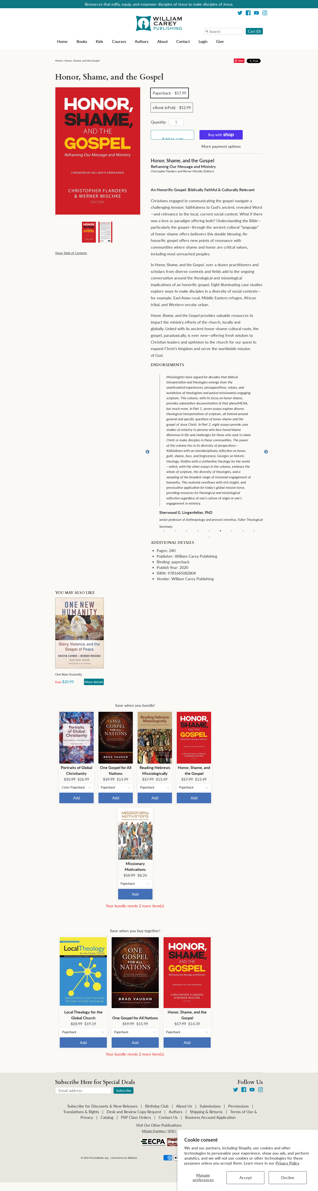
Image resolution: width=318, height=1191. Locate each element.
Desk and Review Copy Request (134, 1111)
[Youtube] (256, 13)
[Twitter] (240, 13)
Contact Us (168, 1117)
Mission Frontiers (153, 1131)
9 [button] (254, 531)
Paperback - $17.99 (169, 93)
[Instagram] (264, 13)
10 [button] (209, 537)
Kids (99, 41)
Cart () (254, 31)
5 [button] (209, 531)
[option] (210, 452)
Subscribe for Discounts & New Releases (102, 1106)
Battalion (132, 1157)
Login (203, 41)
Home (62, 41)
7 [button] (232, 531)
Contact (183, 41)
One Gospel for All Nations (135, 1017)
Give (220, 41)
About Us (184, 1106)
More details (93, 682)
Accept (245, 1177)
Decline (287, 1177)
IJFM (171, 1131)
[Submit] (207, 31)
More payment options (221, 146)
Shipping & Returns (206, 1111)
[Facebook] (248, 13)
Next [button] (266, 452)
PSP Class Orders (136, 1117)
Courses (119, 41)
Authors (141, 41)
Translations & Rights (81, 1111)
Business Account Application (210, 1117)
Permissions (238, 1106)
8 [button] (243, 531)
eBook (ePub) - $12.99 (172, 107)
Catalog (107, 1117)
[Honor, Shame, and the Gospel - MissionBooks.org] (89, 232)
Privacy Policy (287, 1163)
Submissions (210, 1106)
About (162, 41)
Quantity (158, 122)
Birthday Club (157, 1106)
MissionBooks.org (98, 1157)
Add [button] (76, 797)
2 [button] (175, 531)
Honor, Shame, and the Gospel (82, 60)
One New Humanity (68, 674)
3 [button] (187, 531)
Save (241, 60)
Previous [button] (147, 452)
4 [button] (198, 531)
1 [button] (164, 531)
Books (82, 41)
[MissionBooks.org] (159, 24)
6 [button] (220, 531)
